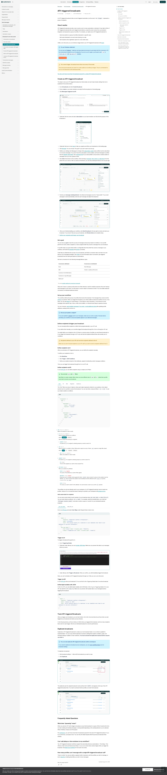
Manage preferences (159, 769)
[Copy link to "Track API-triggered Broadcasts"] (81, 614)
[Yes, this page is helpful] (59, 764)
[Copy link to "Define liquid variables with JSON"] (76, 584)
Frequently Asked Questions (123, 38)
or (66, 450)
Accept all (147, 769)
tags (74, 146)
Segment (72, 383)
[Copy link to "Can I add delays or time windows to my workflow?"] (90, 741)
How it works (120, 8)
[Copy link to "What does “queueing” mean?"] (77, 723)
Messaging (75, 2)
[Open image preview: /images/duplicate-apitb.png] (84, 671)
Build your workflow (70, 747)
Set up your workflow (122, 15)
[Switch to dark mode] (13, 2)
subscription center (89, 151)
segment (64, 437)
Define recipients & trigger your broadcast (124, 18)
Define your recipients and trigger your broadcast (72, 235)
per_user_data (62, 506)
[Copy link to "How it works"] (68, 25)
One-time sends (7, 41)
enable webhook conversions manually (71, 283)
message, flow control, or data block (96, 158)
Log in (149, 1)
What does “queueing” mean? (124, 40)
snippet (70, 315)
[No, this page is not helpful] (61, 764)
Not (67, 383)
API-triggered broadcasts (9, 44)
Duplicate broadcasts (121, 36)
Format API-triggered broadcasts (11, 51)
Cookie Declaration (86, 771)
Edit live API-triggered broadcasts (11, 53)
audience (69, 437)
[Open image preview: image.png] (85, 560)
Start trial (163, 1)
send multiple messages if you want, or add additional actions (82, 306)
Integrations (82, 2)
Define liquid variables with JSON (124, 32)
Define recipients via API (124, 22)
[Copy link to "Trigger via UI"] (65, 537)
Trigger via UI (121, 27)
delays (68, 301)
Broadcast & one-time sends (78, 6)
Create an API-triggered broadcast (122, 11)
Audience (79, 383)
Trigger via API (122, 29)
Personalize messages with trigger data (11, 47)
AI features (69, 2)
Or (63, 383)
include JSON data (80, 545)
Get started (63, 2)
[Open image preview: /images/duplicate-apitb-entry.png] (84, 702)
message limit (79, 154)
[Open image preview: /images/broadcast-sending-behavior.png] (85, 214)
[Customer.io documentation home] (6, 2)
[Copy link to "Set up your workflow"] (72, 295)
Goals (78, 254)
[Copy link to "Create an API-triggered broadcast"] (83, 79)
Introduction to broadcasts (9, 39)
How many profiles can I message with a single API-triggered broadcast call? (123, 47)
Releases (96, 2)
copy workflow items (95, 645)
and (63, 450)
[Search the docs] (146, 2)
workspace (62, 732)
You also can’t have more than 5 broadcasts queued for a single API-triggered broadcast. (79, 74)
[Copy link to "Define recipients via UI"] (71, 348)
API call (63, 369)
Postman (69, 50)
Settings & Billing (89, 2)
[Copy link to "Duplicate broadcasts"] (74, 628)
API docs (64, 510)
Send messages (67, 6)
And (59, 383)
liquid (102, 42)
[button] (84, 430)
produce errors (101, 491)
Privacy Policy (76, 771)
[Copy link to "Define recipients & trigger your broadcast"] (84, 323)
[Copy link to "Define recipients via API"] (72, 367)
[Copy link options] (71, 13)
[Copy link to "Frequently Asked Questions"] (79, 718)
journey (78, 249)
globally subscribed (68, 154)
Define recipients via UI (124, 21)
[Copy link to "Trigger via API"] (66, 579)
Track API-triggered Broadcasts (123, 35)
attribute (75, 450)
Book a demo (155, 1)
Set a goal (120, 14)
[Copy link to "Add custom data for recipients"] (74, 494)
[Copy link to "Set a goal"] (64, 240)
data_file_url (70, 506)
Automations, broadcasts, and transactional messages (9, 25)
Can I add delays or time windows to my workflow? (123, 43)
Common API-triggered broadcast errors (11, 57)
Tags (4, 28)
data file (63, 757)
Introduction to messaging (7, 6)
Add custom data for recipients (124, 25)
